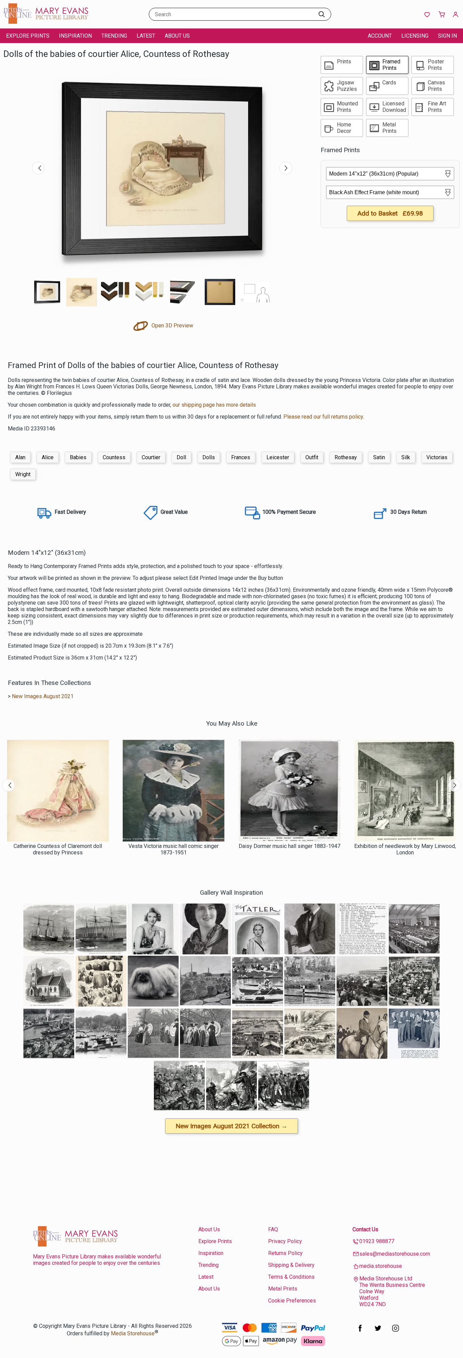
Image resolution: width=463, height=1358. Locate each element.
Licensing (414, 36)
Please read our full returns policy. (323, 416)
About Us (177, 36)
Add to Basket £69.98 (390, 213)
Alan (20, 457)
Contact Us (365, 1229)
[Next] (285, 168)
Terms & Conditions (291, 1277)
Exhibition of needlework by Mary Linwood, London (405, 849)
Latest (146, 36)
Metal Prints (282, 1288)
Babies (78, 457)
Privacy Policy (285, 1241)
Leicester (277, 457)
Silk (405, 457)
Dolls (208, 457)
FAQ (273, 1229)
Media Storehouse (133, 1333)
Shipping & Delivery (291, 1265)
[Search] (322, 14)
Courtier (151, 457)
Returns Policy (285, 1253)
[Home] (45, 22)
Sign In (447, 36)
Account (380, 36)
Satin (379, 457)
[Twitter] (378, 1332)
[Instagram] (395, 1332)
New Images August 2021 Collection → (231, 1126)
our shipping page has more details (214, 405)
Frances (240, 457)
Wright (23, 474)
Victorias (436, 457)
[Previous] (38, 168)
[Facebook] (360, 1332)
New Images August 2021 (43, 696)
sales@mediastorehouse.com (394, 1254)
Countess (114, 457)
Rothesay (346, 457)
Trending (114, 36)
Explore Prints (27, 36)
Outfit (311, 457)
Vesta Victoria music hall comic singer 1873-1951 (173, 849)
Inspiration (75, 36)
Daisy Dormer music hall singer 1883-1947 (289, 846)
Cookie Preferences (292, 1300)
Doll (181, 457)
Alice (48, 457)
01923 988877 (376, 1241)
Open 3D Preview (171, 325)
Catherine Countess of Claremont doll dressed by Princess (58, 849)
